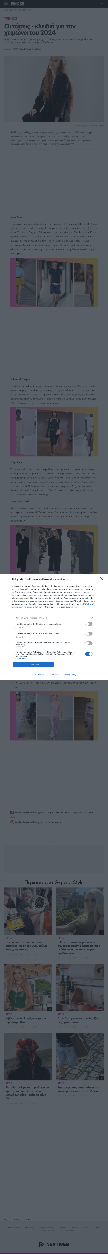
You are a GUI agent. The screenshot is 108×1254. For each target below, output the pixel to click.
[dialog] (54, 627)
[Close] (102, 579)
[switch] (89, 624)
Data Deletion (38, 674)
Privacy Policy (70, 674)
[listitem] (54, 617)
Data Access (54, 674)
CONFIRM (34, 665)
